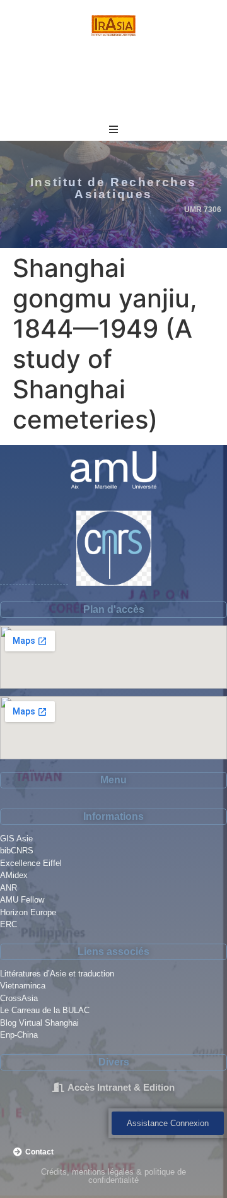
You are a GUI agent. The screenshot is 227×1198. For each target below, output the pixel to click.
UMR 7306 (202, 209)
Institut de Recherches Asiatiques (113, 188)
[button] (113, 129)
